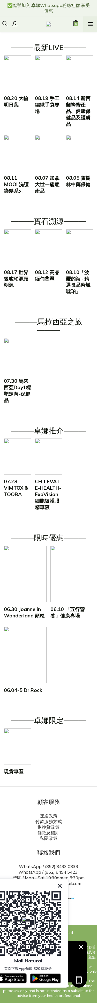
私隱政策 (48, 838)
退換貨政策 (48, 827)
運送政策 (48, 815)
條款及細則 (48, 832)
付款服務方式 (48, 821)
